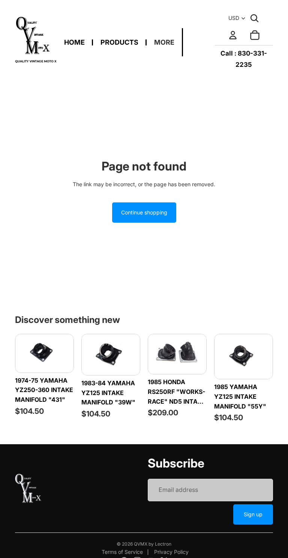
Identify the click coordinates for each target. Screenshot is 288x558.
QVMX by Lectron (152, 544)
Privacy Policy (171, 552)
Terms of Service (122, 552)
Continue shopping (144, 212)
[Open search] (254, 18)
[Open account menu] (233, 35)
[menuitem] (164, 42)
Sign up (253, 514)
